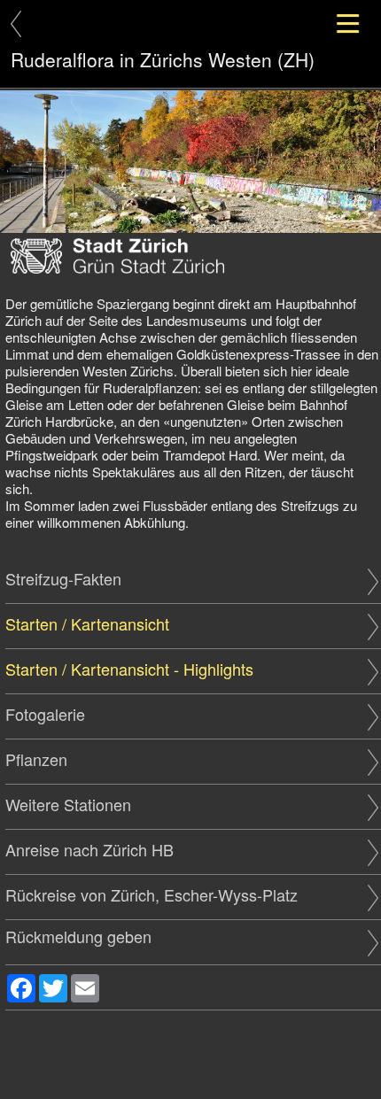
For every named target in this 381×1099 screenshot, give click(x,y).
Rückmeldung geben (78, 936)
